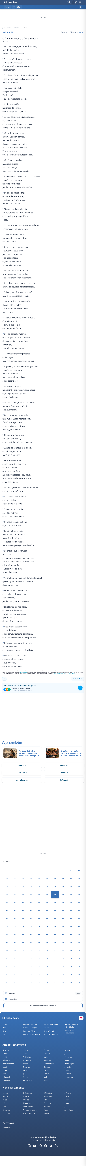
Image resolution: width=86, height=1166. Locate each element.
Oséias (46, 1074)
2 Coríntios (27, 1093)
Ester (25, 1070)
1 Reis (25, 1050)
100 (79, 942)
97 (55, 942)
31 (7, 895)
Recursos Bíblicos (30, 1031)
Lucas (5, 1100)
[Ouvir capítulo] (80, 7)
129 (71, 966)
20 (79, 879)
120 (79, 958)
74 (31, 927)
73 (23, 927)
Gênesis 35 (64, 773)
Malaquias (68, 1077)
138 (63, 974)
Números (6, 1060)
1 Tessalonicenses (30, 1110)
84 (31, 934)
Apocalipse (68, 1110)
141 (7, 982)
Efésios (26, 1100)
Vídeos (46, 1028)
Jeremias (47, 1060)
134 (31, 974)
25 (39, 887)
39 (71, 895)
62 (15, 919)
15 (39, 879)
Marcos (5, 1096)
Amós (46, 1080)
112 (15, 958)
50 (79, 903)
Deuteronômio (8, 1063)
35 (39, 895)
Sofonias (67, 1067)
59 (71, 911)
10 (79, 871)
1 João (66, 1096)
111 (7, 958)
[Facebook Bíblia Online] (45, 1146)
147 (55, 982)
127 (55, 966)
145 (39, 982)
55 (39, 911)
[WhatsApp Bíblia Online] (40, 1146)
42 (15, 903)
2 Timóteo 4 (22, 773)
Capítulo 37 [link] (25, 28)
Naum (66, 1060)
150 (79, 982)
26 (47, 887)
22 (15, 887)
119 (71, 958)
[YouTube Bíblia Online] (34, 1146)
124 (31, 966)
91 (7, 942)
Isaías (46, 1057)
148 (63, 982)
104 (31, 950)
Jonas (66, 1053)
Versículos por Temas (31, 1034)
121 (7, 966)
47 (55, 903)
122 (15, 966)
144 (31, 982)
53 (23, 911)
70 (79, 919)
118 (63, 958)
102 (15, 950)
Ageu (66, 1070)
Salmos (16, 28)
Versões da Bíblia (30, 1024)
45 (39, 903)
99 (71, 942)
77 (55, 927)
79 (71, 927)
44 (31, 903)
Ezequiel (47, 1067)
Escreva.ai (6, 1127)
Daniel (46, 1070)
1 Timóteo (48, 1093)
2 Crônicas (27, 1060)
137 (55, 974)
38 (63, 895)
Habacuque (69, 1063)
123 (23, 966)
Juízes (5, 1070)
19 (71, 879)
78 (63, 927)
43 (23, 903)
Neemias (26, 1067)
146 (47, 982)
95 (39, 942)
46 (47, 903)
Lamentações (49, 1063)
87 (55, 934)
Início (5, 1024)
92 (15, 942)
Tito (45, 1100)
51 (7, 911)
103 (23, 950)
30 (79, 887)
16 (47, 879)
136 (47, 974)
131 (7, 974)
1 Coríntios (7, 1113)
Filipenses (27, 1103)
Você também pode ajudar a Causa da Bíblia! (64, 673)
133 (23, 974)
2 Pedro (67, 1093)
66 (47, 919)
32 (15, 895)
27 (55, 887)
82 (15, 934)
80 (79, 927)
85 (39, 934)
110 (79, 950)
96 (47, 942)
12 (15, 879)
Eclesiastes (48, 1050)
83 (23, 934)
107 (55, 950)
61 (7, 919)
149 (71, 982)
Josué (5, 1067)
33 (23, 895)
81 (7, 934)
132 (15, 974)
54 (31, 911)
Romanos (6, 1110)
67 (55, 919)
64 (31, 919)
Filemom (47, 1103)
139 (71, 974)
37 (13, 7)
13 (23, 879)
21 (7, 887)
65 (39, 919)
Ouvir (65, 32)
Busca (5, 1034)
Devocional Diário (30, 1028)
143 (23, 982)
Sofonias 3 (64, 780)
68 (63, 919)
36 (47, 895)
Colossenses (28, 1106)
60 (79, 911)
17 (55, 879)
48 (63, 903)
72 (15, 927)
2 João (66, 1100)
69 (71, 919)
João (4, 1103)
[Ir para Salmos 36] (4, 678)
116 (47, 958)
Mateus (5, 1093)
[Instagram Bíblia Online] (29, 1146)
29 (71, 887)
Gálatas (26, 1096)
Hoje (4, 1028)
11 (7, 879)
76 (47, 927)
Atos (4, 1106)
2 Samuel (6, 1080)
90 (79, 934)
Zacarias (67, 1074)
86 (47, 934)
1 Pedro (47, 1113)
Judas (66, 1106)
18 (63, 879)
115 (39, 958)
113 (23, 958)
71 (7, 927)
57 (55, 911)
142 (15, 982)
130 (79, 966)
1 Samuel (6, 1077)
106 (47, 950)
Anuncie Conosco (51, 1034)
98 (63, 942)
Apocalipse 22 (21, 780)
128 (63, 966)
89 (71, 934)
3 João (66, 1103)
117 (55, 958)
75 (39, 927)
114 (31, 958)
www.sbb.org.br (23, 672)
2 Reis (25, 1053)
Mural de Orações (51, 1024)
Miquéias (68, 1057)
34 (31, 895)
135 (39, 974)
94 (31, 942)
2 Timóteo (48, 1096)
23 (23, 887)
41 (7, 903)
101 (7, 950)
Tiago (46, 1110)
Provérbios (27, 1080)
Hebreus (47, 1106)
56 (47, 911)
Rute (4, 1074)
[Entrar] (69, 2)
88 (63, 934)
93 (23, 942)
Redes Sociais (49, 1031)
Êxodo (5, 1053)
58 (63, 911)
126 (47, 966)
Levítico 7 (64, 765)
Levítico (5, 1057)
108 (63, 950)
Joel (45, 1077)
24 (31, 887)
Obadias (67, 1050)
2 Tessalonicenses (30, 1113)
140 (79, 974)
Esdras (26, 1063)
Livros (8, 28)
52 (15, 911)
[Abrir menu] (80, 2)
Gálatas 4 (22, 765)
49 (71, 903)
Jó (24, 1074)
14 (31, 879)
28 (63, 887)
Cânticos (47, 1053)
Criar (74, 32)
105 (39, 950)
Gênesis (6, 1050)
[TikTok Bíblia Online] (51, 1146)
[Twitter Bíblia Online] (56, 1146)
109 (71, 950)
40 (79, 895)
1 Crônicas (27, 1057)
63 (23, 919)
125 (39, 966)
